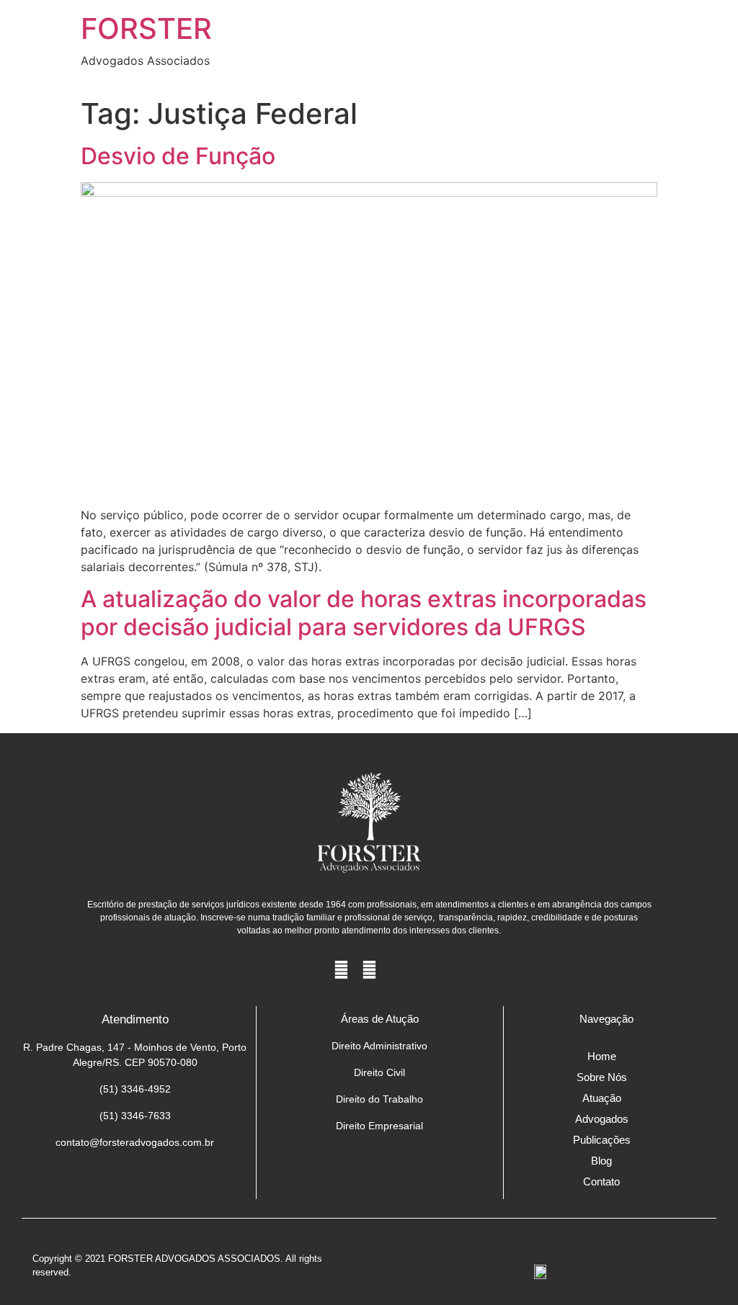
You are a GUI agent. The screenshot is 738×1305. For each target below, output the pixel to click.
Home (601, 1056)
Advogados (601, 1119)
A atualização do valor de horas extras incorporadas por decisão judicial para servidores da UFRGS (363, 612)
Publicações (602, 1140)
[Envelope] (397, 969)
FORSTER (146, 28)
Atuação (601, 1098)
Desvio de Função (178, 156)
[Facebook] (341, 969)
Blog (601, 1160)
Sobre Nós (602, 1077)
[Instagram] (369, 969)
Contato (601, 1181)
